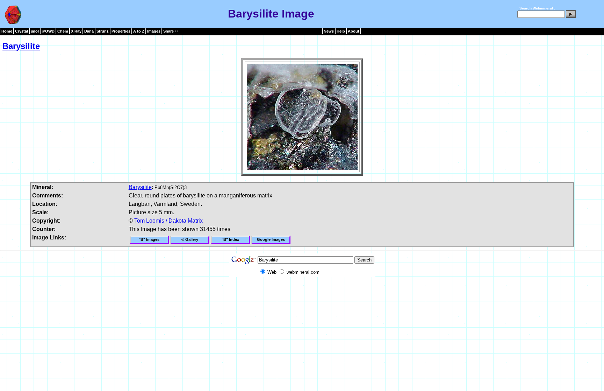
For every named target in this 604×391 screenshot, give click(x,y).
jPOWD (48, 31)
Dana (89, 31)
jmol (35, 31)
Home (6, 31)
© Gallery (189, 239)
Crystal (21, 31)
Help (341, 31)
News (329, 31)
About (353, 31)
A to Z (138, 31)
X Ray (76, 31)
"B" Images (149, 239)
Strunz (102, 31)
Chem (62, 31)
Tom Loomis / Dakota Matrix (168, 221)
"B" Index (230, 239)
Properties (121, 31)
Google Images (271, 239)
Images (153, 31)
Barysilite (21, 46)
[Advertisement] (302, 293)
